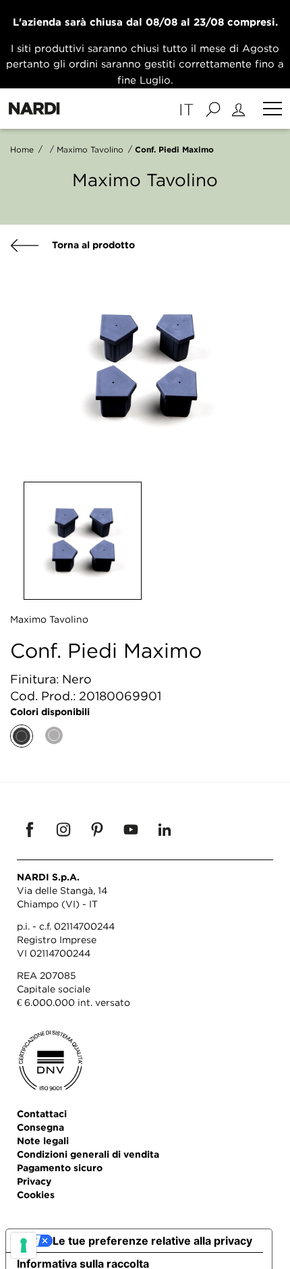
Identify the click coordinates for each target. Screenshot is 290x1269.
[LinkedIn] (164, 829)
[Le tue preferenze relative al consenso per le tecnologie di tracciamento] (23, 1245)
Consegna (40, 1127)
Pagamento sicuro (60, 1167)
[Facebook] (29, 829)
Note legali (43, 1140)
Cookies (36, 1194)
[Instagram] (63, 829)
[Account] (240, 108)
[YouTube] (130, 829)
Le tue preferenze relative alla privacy (152, 1240)
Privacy (34, 1181)
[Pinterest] (97, 829)
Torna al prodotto (92, 244)
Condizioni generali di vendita (88, 1154)
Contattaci (42, 1113)
